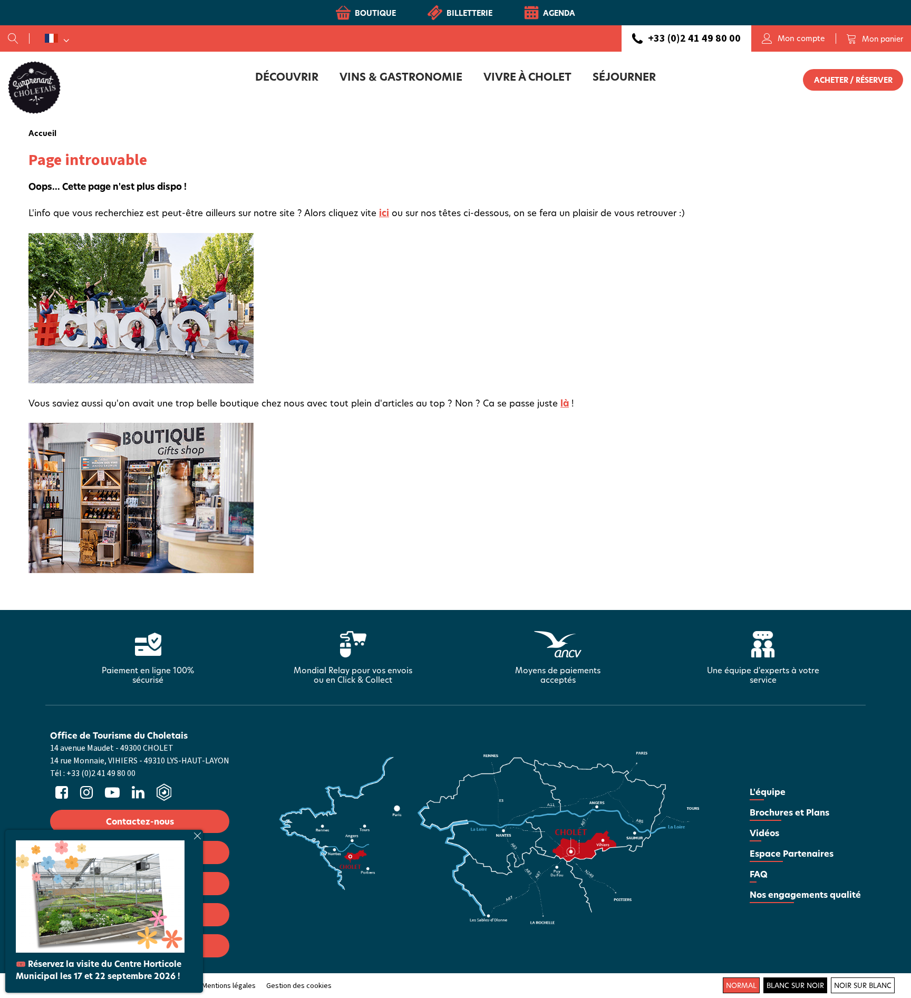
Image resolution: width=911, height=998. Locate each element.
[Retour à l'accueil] (34, 87)
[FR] (57, 38)
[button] (874, 38)
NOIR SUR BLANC (862, 985)
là (564, 403)
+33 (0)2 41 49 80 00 (694, 38)
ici (384, 213)
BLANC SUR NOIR (795, 985)
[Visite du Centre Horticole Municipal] (100, 895)
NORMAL (741, 985)
